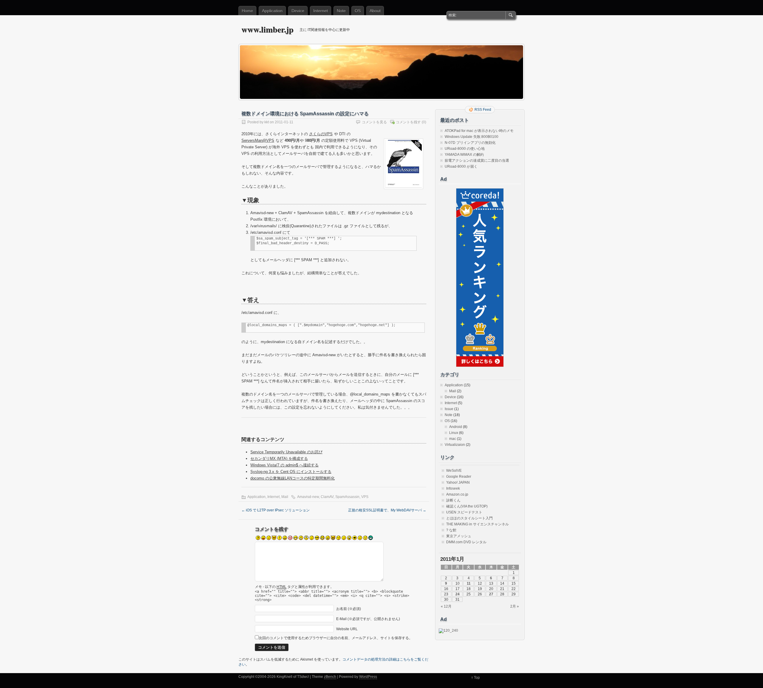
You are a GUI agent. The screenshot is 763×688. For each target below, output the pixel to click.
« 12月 (446, 606)
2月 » (514, 606)
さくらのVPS (321, 134)
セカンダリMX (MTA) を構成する (279, 458)
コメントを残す (408, 122)
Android (455, 427)
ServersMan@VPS (257, 140)
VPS (364, 497)
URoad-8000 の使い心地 (465, 149)
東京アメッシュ (458, 536)
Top (477, 677)
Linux (453, 433)
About (375, 10)
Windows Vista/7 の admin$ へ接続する (284, 465)
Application (272, 10)
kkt (266, 122)
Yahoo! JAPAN (458, 482)
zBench (330, 677)
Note (341, 10)
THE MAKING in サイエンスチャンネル (477, 524)
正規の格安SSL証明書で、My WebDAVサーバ (387, 510)
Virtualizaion (455, 445)
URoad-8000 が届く (461, 166)
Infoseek (453, 488)
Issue (449, 409)
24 (457, 594)
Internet (320, 10)
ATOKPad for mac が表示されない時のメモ (479, 131)
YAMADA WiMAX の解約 (464, 154)
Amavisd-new (308, 497)
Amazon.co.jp (457, 494)
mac (452, 439)
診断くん (453, 500)
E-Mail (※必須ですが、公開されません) (368, 619)
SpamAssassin (347, 497)
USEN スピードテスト (464, 512)
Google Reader (458, 476)
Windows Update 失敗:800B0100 (471, 137)
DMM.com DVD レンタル (466, 542)
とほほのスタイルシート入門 (469, 518)
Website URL (347, 629)
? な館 (451, 530)
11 (469, 583)
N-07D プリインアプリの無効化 (470, 143)
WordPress (368, 677)
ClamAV (327, 497)
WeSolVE (454, 470)
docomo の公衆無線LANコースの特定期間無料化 (292, 478)
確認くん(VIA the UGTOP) (467, 506)
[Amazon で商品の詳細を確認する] (403, 191)
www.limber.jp (267, 29)
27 (491, 594)
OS (358, 10)
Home (247, 10)
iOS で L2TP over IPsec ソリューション (275, 510)
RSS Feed (482, 110)
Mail (284, 497)
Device (297, 10)
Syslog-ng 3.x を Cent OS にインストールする (290, 471)
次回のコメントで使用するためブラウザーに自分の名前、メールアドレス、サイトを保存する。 (335, 638)
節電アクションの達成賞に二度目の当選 (477, 160)
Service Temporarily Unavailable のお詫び (286, 452)
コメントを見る (374, 122)
